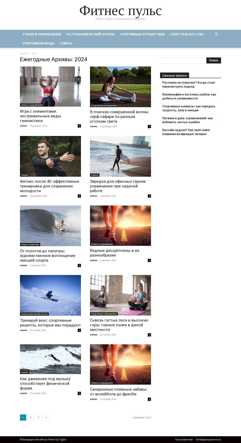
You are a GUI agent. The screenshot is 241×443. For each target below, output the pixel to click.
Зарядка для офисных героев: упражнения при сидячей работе (118, 186)
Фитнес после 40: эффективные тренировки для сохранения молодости (49, 186)
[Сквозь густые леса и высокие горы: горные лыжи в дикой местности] (120, 295)
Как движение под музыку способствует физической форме (45, 383)
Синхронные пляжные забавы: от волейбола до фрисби (118, 391)
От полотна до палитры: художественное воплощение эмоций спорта (47, 256)
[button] (216, 34)
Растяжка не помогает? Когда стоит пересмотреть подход (188, 84)
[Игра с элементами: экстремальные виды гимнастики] (50, 86)
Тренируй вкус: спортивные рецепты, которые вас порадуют (50, 322)
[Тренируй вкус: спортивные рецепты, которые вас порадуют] (50, 295)
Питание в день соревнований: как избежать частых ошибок (187, 120)
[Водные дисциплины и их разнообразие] (120, 225)
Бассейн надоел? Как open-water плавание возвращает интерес (186, 132)
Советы (66, 43)
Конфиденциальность (208, 439)
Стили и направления (42, 34)
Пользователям (184, 439)
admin (23, 125)
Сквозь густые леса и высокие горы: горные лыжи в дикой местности (119, 325)
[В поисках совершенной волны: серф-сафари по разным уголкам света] (120, 86)
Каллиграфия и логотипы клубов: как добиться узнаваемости (189, 96)
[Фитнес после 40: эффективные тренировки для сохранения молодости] (50, 156)
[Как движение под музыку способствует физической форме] (50, 359)
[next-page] (46, 417)
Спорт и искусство (187, 34)
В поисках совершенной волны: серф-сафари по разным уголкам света (119, 117)
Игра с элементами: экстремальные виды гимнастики (40, 116)
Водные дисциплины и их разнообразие (114, 252)
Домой (24, 53)
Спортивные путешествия (142, 34)
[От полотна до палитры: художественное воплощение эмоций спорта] (50, 225)
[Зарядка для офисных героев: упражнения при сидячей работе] (120, 156)
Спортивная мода (38, 43)
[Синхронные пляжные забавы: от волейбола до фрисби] (120, 364)
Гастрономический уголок (90, 34)
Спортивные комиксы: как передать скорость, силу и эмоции (188, 108)
